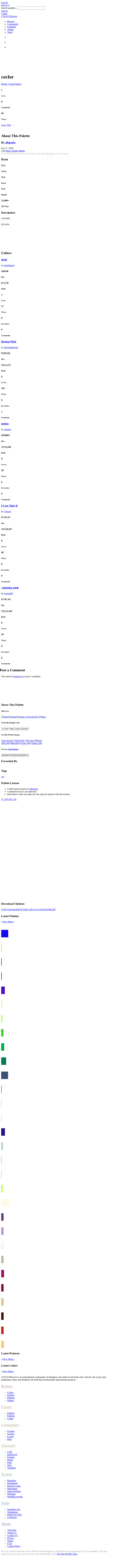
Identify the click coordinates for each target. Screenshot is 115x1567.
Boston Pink (8, 341)
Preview (30, 740)
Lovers (10, 1436)
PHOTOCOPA (14, 1514)
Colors (10, 1392)
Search (4, 11)
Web (9, 1465)
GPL (42, 909)
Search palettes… (9, 8)
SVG (6, 909)
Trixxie (7, 511)
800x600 (15, 743)
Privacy (10, 1538)
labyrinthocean (11, 347)
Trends (10, 29)
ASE (30, 909)
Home (10, 1460)
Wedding (11, 1468)
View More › (8, 921)
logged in (18, 676)
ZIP (54, 909)
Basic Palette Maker (15, 151)
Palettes (10, 1395)
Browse (11, 21)
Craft (9, 1452)
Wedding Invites (15, 1496)
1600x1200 (36, 743)
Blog (9, 1439)
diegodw (10, 142)
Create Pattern (14, 84)
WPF (18, 909)
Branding (11, 1480)
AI (39, 909)
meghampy (9, 265)
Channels (11, 27)
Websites (11, 1494)
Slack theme (13, 749)
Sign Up (5, 5)
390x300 (5, 743)
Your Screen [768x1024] (13, 740)
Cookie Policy (14, 1546)
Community (12, 24)
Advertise (11, 1530)
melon (5, 423)
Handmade (12, 1483)
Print (9, 1462)
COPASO (12, 1517)
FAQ (9, 1543)
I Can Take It (9, 505)
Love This (6, 125)
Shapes (10, 1400)
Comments (5, 107)
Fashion (11, 1457)
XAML (24, 909)
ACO (35, 909)
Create (4, 13)
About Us (11, 1533)
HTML (48, 909)
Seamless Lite (13, 1509)
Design (12, 909)
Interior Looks (14, 1486)
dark (4, 259)
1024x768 (25, 743)
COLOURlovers (9, 16)
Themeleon (12, 1512)
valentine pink (10, 587)
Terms (10, 1541)
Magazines (12, 1488)
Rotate (4, 84)
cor (2, 776)
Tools (9, 32)
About (6, 1524)
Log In (4, 2)
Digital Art (12, 1454)
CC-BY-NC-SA (8, 799)
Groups (10, 1434)
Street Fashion (14, 1491)
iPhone (38, 740)
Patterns (11, 1398)
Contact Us (12, 1535)
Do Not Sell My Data (67, 1554)
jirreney (7, 429)
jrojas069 (8, 593)
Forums (10, 1431)
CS (2, 909)
